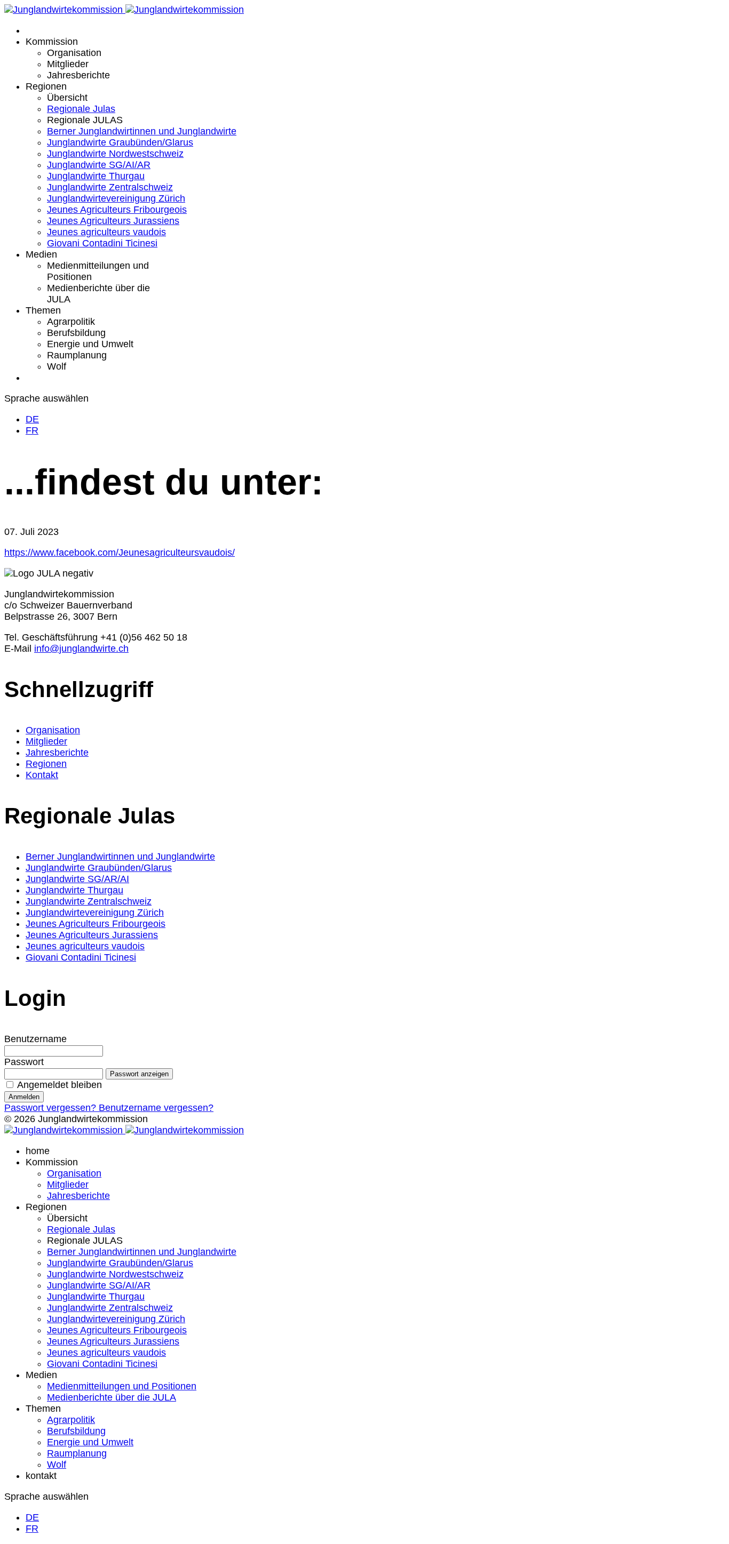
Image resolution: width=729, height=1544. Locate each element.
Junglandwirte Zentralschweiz (110, 187)
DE (32, 419)
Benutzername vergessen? (156, 1107)
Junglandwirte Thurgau (96, 176)
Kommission (52, 41)
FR (32, 430)
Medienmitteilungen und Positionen (121, 1386)
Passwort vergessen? (51, 1107)
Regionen (46, 86)
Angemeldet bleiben (59, 1084)
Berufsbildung (76, 332)
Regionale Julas (81, 108)
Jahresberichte (78, 75)
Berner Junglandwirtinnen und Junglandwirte (141, 131)
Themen (43, 310)
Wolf (56, 366)
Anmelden (24, 1097)
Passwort (24, 1062)
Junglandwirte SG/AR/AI (77, 879)
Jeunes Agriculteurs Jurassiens (113, 220)
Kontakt (42, 775)
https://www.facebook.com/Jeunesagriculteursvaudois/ (119, 552)
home (38, 1151)
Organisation (74, 52)
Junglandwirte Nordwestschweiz (115, 153)
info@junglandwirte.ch (81, 648)
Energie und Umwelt (90, 344)
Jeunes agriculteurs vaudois (106, 232)
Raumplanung (77, 355)
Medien (41, 254)
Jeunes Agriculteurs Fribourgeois (117, 209)
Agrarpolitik (71, 321)
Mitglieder (68, 64)
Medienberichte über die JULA (111, 1397)
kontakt (41, 1475)
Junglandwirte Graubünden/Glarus (120, 142)
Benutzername (35, 1039)
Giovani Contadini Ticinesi (102, 243)
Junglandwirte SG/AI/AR (98, 164)
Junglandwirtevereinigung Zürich (116, 198)
